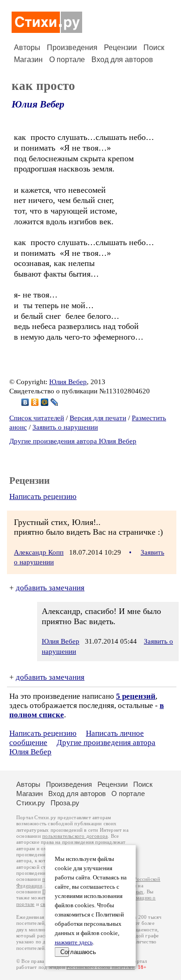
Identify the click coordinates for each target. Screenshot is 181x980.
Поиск (153, 47)
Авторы (27, 47)
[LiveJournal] (54, 402)
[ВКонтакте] (25, 402)
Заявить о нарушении (65, 427)
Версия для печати (98, 418)
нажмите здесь (74, 942)
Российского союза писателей (100, 967)
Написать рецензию (43, 496)
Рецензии (120, 47)
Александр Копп (39, 552)
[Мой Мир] (45, 402)
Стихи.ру (30, 803)
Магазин (28, 59)
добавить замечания (50, 587)
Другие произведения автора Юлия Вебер (72, 441)
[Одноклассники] (35, 402)
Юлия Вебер (38, 104)
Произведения (72, 47)
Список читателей (36, 418)
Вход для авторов (122, 59)
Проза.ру (65, 803)
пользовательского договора (75, 836)
